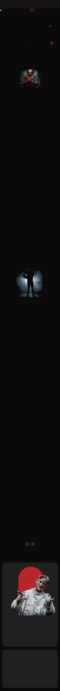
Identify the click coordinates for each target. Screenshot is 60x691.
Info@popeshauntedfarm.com (45, 659)
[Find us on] (5, 53)
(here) (20, 320)
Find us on (12, 52)
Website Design (17, 684)
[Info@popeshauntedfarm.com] (36, 660)
